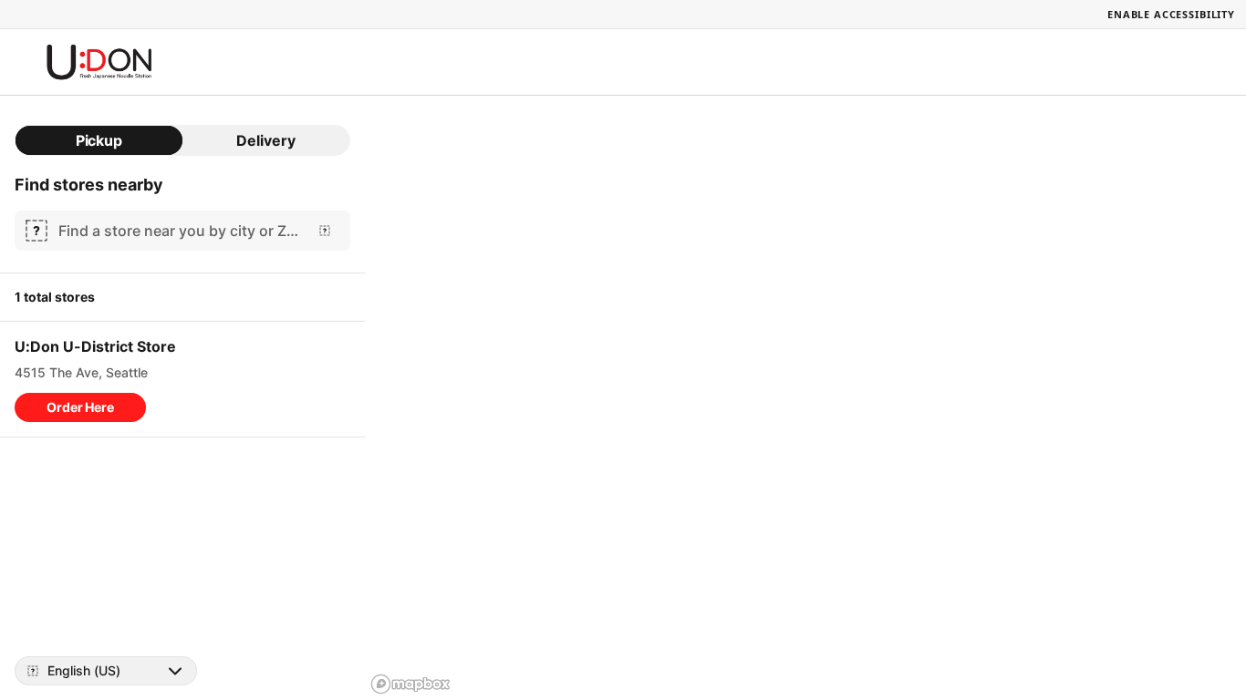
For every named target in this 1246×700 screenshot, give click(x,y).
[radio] (99, 140)
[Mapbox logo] (410, 684)
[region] (805, 398)
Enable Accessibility (1171, 14)
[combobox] (178, 231)
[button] (80, 407)
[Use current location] (324, 230)
